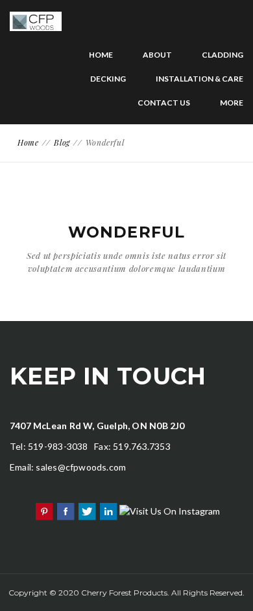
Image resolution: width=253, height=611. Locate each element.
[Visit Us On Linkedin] (108, 509)
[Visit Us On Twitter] (86, 509)
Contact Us (164, 102)
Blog (61, 142)
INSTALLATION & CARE (199, 78)
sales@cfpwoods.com (81, 466)
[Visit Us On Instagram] (169, 509)
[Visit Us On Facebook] (65, 509)
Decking (108, 78)
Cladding (222, 55)
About (157, 55)
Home (101, 55)
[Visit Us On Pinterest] (43, 509)
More (231, 102)
